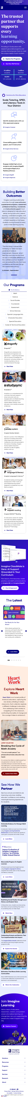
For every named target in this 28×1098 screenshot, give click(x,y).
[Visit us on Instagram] (10, 1089)
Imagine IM (6, 583)
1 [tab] (4, 275)
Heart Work (6, 697)
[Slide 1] (9, 660)
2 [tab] (12, 275)
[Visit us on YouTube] (14, 1089)
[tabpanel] (14, 249)
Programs (5, 1066)
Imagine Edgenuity (10, 177)
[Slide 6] (18, 660)
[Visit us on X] (16, 1089)
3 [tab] (19, 275)
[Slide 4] (15, 660)
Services (5, 1074)
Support (4, 1070)
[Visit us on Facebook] (12, 1089)
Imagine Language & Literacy (12, 868)
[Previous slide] (2, 631)
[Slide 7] (20, 660)
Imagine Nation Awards (10, 940)
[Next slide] (26, 631)
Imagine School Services (11, 148)
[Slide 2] (11, 660)
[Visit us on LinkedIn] (18, 1089)
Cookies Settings (17, 1093)
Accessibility (10, 1093)
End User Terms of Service (18, 1091)
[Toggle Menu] (25, 7)
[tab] (14, 290)
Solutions (5, 1058)
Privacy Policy (7, 1091)
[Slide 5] (17, 660)
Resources (5, 1062)
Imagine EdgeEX (9, 175)
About (4, 1082)
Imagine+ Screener (10, 127)
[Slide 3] (13, 660)
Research (5, 1078)
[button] (25, 1058)
